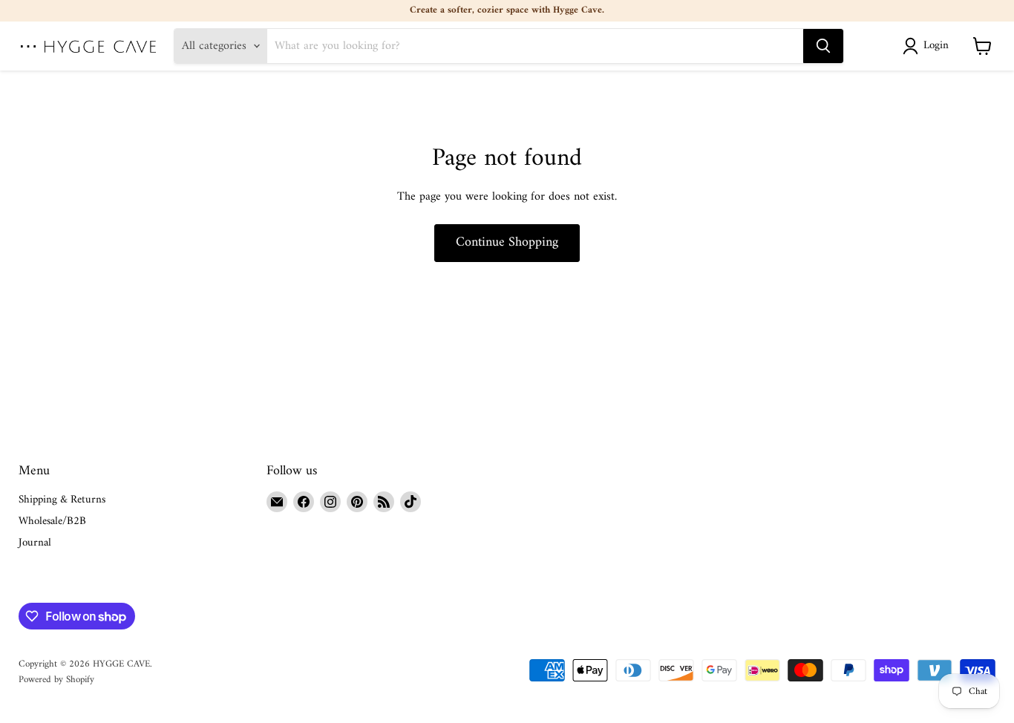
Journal (35, 543)
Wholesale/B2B (52, 521)
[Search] (823, 46)
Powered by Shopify (56, 679)
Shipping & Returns (62, 500)
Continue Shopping (507, 242)
